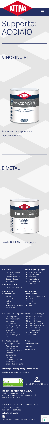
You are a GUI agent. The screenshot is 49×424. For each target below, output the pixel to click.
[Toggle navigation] (42, 11)
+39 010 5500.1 (12, 408)
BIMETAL (11, 168)
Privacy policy (19, 368)
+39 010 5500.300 (13, 410)
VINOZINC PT (15, 57)
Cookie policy (32, 368)
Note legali (7, 368)
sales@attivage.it (10, 413)
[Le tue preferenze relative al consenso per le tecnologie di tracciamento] (45, 420)
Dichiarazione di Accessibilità (15, 372)
